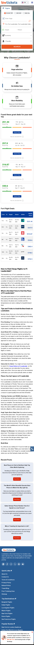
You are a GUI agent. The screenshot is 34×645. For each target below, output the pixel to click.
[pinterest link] (18, 564)
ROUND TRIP (9, 13)
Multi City (27, 13)
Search (17, 46)
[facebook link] (7, 564)
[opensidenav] (32, 2)
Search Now (17, 132)
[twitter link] (15, 564)
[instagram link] (11, 564)
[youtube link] (22, 564)
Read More (17, 479)
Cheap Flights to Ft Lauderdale (18, 366)
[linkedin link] (3, 564)
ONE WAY (18, 13)
